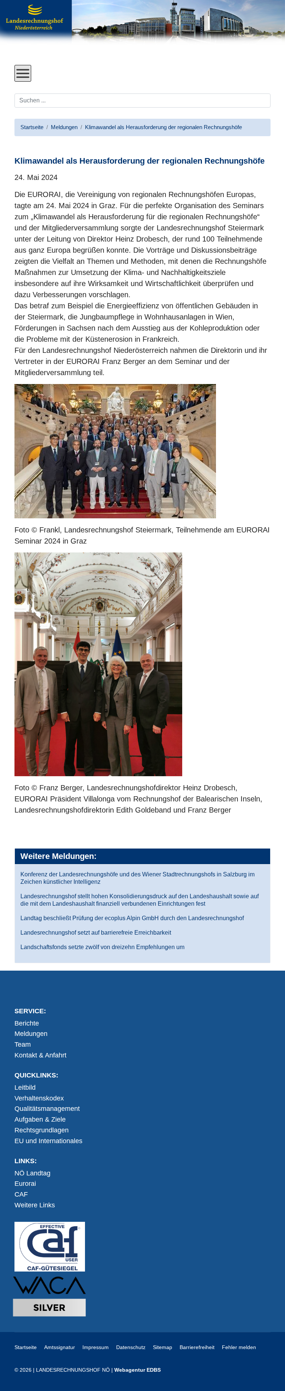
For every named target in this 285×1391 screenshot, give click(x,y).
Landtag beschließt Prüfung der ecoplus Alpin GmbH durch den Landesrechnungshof (132, 918)
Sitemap (162, 1347)
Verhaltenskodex (39, 1098)
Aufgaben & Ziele (40, 1119)
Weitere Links (34, 1205)
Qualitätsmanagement (47, 1108)
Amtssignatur (59, 1347)
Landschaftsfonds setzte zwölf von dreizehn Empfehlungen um (102, 947)
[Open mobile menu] (22, 73)
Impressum (95, 1347)
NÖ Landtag (32, 1173)
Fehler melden (239, 1347)
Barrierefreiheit (197, 1347)
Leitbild (25, 1087)
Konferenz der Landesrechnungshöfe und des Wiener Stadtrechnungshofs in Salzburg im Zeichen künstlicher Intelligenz (137, 878)
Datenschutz (130, 1347)
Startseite (25, 1347)
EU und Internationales (48, 1141)
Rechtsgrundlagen (41, 1130)
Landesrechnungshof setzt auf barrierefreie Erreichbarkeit (95, 932)
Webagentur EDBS (137, 1370)
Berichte (26, 1023)
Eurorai (25, 1183)
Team (22, 1044)
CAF (21, 1194)
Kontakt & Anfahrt (40, 1055)
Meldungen (31, 1033)
